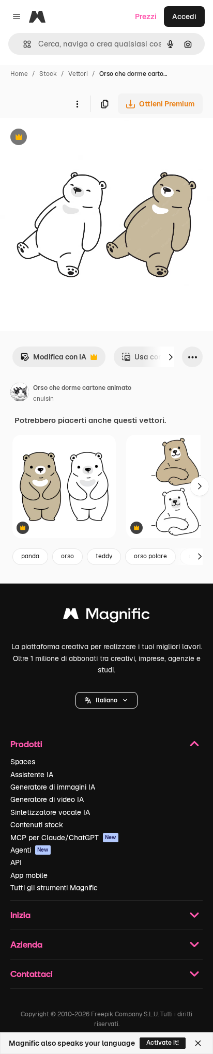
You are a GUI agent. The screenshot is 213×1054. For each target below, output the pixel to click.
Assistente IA (31, 774)
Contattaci (31, 973)
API (16, 862)
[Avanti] (170, 357)
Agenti (29, 850)
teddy (104, 556)
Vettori (78, 74)
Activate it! (162, 1043)
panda (30, 556)
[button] (106, 700)
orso (67, 556)
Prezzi (146, 16)
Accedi (184, 16)
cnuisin (43, 399)
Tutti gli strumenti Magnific (54, 887)
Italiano (106, 700)
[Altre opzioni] (77, 103)
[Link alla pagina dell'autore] (19, 393)
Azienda (26, 944)
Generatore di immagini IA (52, 787)
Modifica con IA (53, 359)
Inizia (20, 914)
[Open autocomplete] (23, 44)
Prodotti (26, 743)
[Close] (198, 1043)
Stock (48, 74)
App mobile (29, 875)
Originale (68, 138)
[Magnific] (106, 616)
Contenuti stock (36, 824)
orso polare (150, 556)
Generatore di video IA (47, 799)
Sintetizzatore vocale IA (50, 812)
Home (19, 74)
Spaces (22, 761)
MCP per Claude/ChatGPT (63, 837)
